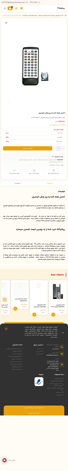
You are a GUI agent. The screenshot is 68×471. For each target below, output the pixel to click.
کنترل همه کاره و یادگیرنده (29, 15)
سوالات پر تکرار (17, 354)
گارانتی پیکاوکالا (16, 367)
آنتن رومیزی (59, 392)
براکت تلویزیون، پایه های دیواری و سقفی (56, 384)
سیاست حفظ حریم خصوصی (13, 349)
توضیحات (49, 183)
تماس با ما (39, 351)
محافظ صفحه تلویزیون (57, 381)
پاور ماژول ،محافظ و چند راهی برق (55, 389)
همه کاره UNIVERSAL (55, 165)
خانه (65, 15)
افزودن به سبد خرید (27, 148)
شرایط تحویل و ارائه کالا (14, 356)
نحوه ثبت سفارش (16, 359)
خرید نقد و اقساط (16, 369)
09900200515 (33, 2)
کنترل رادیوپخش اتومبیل (25, 160)
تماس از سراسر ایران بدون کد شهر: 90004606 (13, 2)
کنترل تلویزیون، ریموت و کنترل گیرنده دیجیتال (50, 15)
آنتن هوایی (59, 395)
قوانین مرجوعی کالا (15, 364)
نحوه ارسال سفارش (15, 362)
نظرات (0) (16, 183)
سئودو (30, 413)
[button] (6, 22)
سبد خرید (39, 354)
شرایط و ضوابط (17, 351)
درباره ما (39, 349)
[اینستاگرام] (6, 328)
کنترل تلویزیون (58, 378)
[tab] (50, 183)
